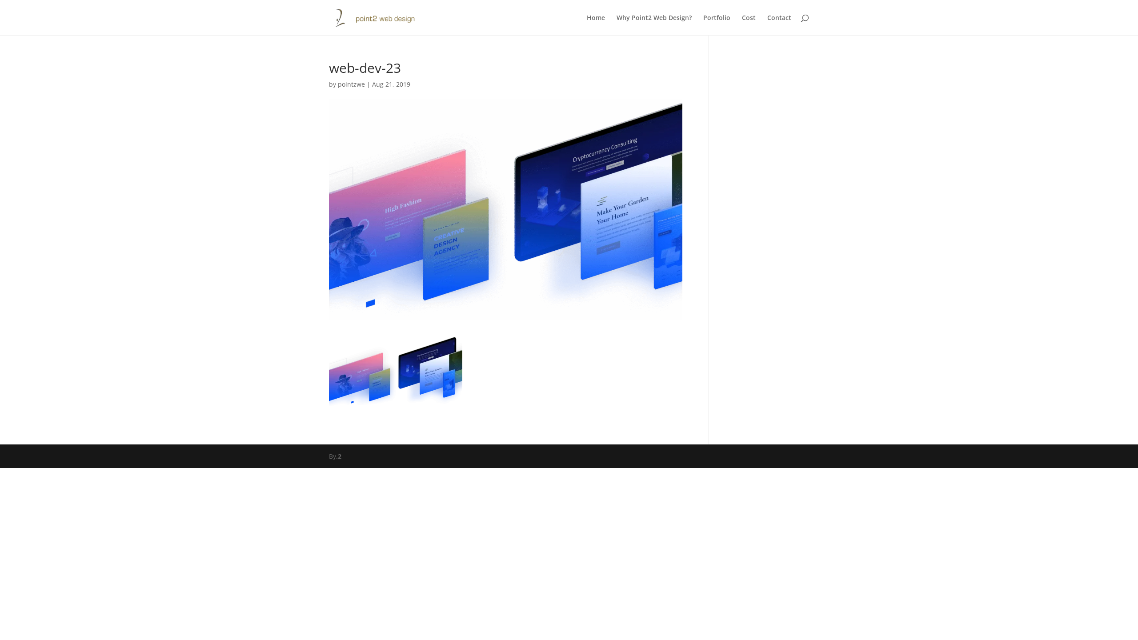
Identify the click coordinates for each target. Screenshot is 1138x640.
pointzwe (351, 84)
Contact (779, 18)
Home (596, 18)
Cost (749, 18)
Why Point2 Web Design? (654, 18)
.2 (338, 456)
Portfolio (716, 18)
